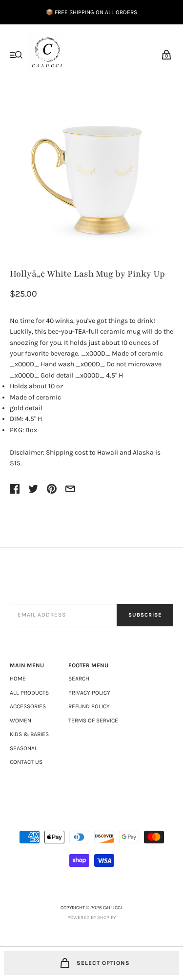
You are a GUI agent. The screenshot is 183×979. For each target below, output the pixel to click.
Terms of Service (93, 720)
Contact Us (26, 762)
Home (18, 678)
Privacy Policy (89, 692)
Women (20, 720)
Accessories (28, 706)
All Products (29, 692)
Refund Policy (89, 706)
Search (78, 678)
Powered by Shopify (91, 917)
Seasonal (24, 748)
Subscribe (145, 615)
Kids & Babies (29, 734)
